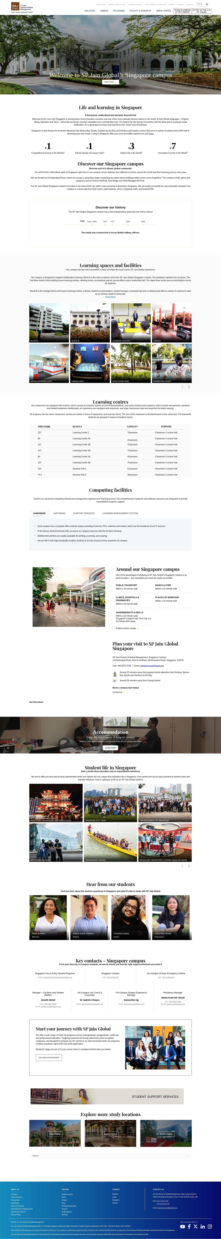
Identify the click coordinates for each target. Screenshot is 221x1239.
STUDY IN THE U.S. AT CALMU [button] (202, 11)
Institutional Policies (18, 1212)
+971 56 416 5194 (163, 1204)
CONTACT (190, 5)
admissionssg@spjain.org (152, 666)
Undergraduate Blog (69, 1206)
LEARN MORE (110, 748)
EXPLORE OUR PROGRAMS (49, 1058)
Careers (180, 5)
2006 (143, 222)
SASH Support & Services (155, 5)
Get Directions (36, 702)
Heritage (14, 1194)
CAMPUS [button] (104, 10)
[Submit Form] (208, 4)
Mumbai (115, 1194)
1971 (112, 222)
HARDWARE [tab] (39, 513)
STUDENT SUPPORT (135, 5)
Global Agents (67, 1212)
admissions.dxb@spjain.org (167, 1208)
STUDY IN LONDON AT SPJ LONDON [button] (182, 11)
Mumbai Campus (110, 1134)
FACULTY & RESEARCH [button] (140, 10)
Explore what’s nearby (127, 628)
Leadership (15, 1203)
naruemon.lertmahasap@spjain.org (57, 977)
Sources (35, 1156)
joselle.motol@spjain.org (51, 1007)
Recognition (15, 1200)
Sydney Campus (166, 1134)
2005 (128, 222)
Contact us (119, 692)
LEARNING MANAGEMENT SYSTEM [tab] (120, 513)
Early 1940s (92, 222)
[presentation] (184, 388)
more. (151, 134)
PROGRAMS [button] (119, 10)
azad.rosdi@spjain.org (176, 1004)
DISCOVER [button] (90, 10)
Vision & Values (16, 1197)
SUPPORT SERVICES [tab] (84, 513)
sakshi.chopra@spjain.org (92, 1004)
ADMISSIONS (101, 5)
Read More (111, 297)
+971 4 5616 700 (162, 1201)
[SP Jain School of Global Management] (22, 7)
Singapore (115, 1200)
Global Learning (67, 1194)
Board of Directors (17, 1206)
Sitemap (65, 1215)
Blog (63, 1203)
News (64, 1197)
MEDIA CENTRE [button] (163, 10)
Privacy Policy (16, 1215)
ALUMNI (171, 5)
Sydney (115, 1203)
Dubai (114, 1197)
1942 (105, 222)
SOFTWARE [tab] (59, 513)
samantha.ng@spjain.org (134, 1004)
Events (64, 1200)
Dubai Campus (54, 1134)
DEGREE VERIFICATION (117, 5)
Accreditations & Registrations (22, 1209)
